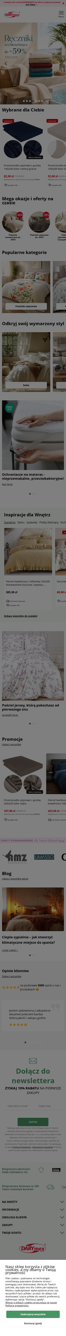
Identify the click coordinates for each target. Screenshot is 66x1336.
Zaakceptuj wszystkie (33, 1314)
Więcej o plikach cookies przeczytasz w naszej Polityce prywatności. (31, 1304)
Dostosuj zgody (33, 1323)
